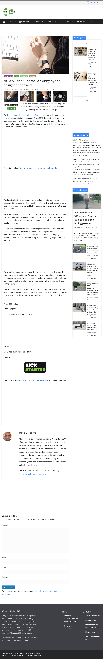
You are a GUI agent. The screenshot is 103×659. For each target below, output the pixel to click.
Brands (80, 22)
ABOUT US (87, 612)
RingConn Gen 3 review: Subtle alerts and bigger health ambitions (93, 250)
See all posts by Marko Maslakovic (33, 474)
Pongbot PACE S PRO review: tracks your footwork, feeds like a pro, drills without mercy (92, 289)
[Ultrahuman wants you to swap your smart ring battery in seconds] (80, 51)
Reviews (38, 22)
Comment (6, 525)
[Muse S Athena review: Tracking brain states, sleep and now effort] (79, 311)
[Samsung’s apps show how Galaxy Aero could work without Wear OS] (80, 76)
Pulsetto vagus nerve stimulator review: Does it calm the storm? (92, 326)
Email (4, 567)
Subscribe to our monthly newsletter (33, 380)
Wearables (32, 76)
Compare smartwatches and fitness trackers (71, 619)
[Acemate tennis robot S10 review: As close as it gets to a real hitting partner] (87, 201)
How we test (90, 632)
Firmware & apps (52, 22)
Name (4, 557)
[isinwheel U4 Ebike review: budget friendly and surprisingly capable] (79, 271)
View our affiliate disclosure (85, 184)
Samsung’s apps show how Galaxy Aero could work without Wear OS (92, 79)
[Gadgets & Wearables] (4, 21)
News (12, 22)
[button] (15, 21)
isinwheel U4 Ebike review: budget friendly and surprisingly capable (92, 268)
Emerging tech (68, 22)
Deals (90, 22)
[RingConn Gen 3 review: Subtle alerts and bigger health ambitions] (79, 252)
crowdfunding (8, 76)
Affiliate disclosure (92, 616)
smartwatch (24, 76)
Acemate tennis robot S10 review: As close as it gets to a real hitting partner (86, 218)
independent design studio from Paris (23, 115)
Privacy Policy (90, 620)
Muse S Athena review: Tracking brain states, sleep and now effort (93, 309)
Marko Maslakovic (41, 89)
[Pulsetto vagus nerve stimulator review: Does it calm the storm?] (79, 329)
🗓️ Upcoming (24, 22)
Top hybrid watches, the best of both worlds (38, 168)
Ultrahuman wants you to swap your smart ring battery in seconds (92, 54)
